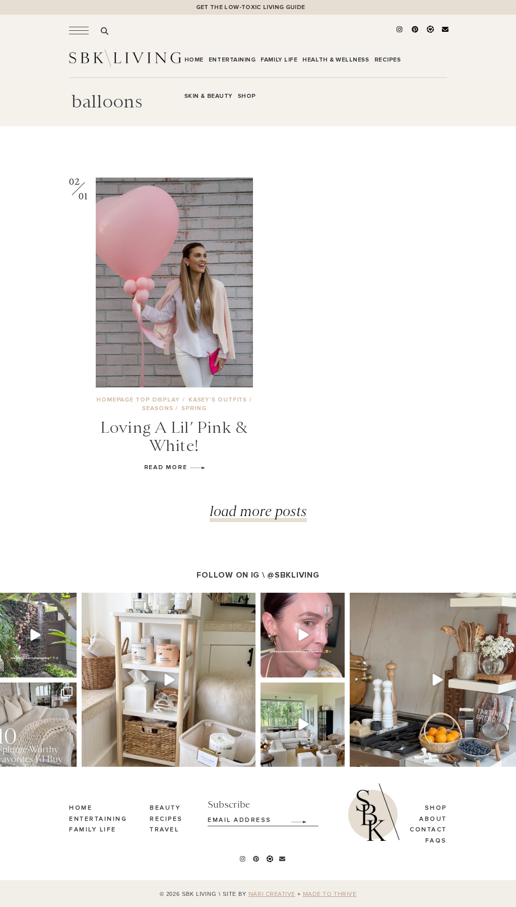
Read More (167, 467)
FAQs (436, 841)
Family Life (92, 830)
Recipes (166, 819)
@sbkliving (293, 575)
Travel (164, 830)
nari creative (271, 894)
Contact (428, 830)
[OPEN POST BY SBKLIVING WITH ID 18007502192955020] (303, 635)
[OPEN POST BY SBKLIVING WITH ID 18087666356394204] (303, 725)
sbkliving (33, 601)
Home (80, 808)
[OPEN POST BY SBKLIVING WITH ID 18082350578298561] (168, 680)
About (433, 819)
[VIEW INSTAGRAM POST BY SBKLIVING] (67, 667)
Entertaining (98, 819)
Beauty (165, 808)
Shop (436, 808)
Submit (293, 818)
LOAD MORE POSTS (258, 511)
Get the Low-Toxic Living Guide (250, 7)
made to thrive (330, 894)
